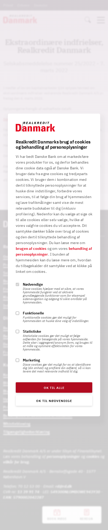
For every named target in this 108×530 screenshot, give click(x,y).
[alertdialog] (54, 265)
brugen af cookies (31, 248)
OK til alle (54, 388)
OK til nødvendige (54, 401)
